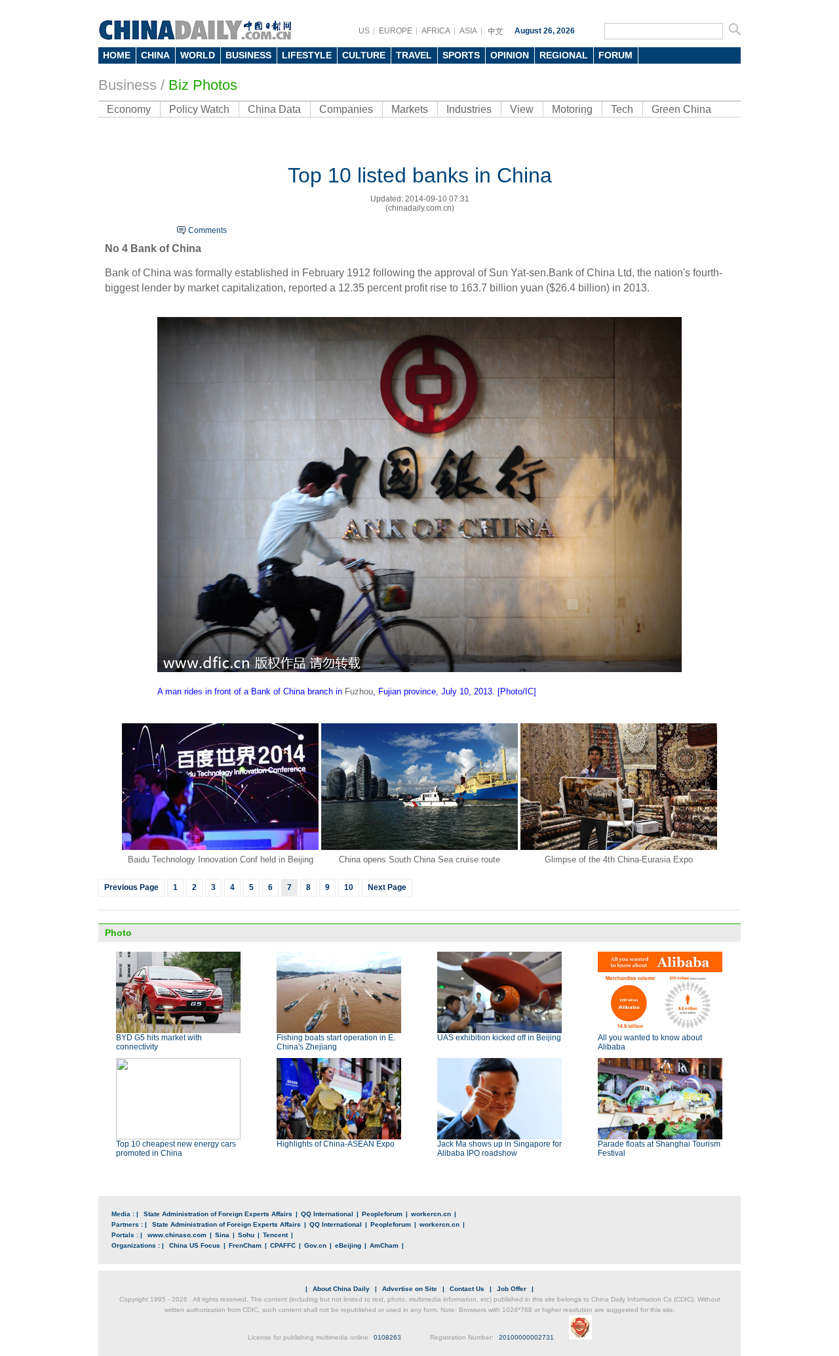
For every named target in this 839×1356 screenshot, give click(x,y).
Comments (207, 230)
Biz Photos (202, 85)
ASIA (468, 30)
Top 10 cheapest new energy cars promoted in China (176, 1148)
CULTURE (363, 55)
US (364, 30)
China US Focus (194, 1245)
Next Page (387, 887)
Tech (622, 109)
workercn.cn (431, 1214)
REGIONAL (563, 55)
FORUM (615, 55)
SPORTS (461, 55)
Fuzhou (359, 691)
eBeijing (348, 1245)
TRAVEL (414, 55)
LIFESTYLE (307, 55)
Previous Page (131, 887)
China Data (274, 109)
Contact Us (467, 1288)
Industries (469, 109)
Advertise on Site (409, 1288)
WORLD (197, 55)
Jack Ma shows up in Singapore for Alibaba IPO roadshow (499, 1148)
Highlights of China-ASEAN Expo (336, 1144)
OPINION (509, 55)
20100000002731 (526, 1337)
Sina (222, 1235)
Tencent (275, 1235)
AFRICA (435, 30)
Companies (346, 109)
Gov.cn (315, 1245)
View (522, 109)
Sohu (246, 1235)
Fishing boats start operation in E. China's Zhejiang (336, 1042)
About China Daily (341, 1288)
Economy (129, 109)
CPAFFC (283, 1245)
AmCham (384, 1245)
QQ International (327, 1214)
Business (127, 85)
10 (348, 887)
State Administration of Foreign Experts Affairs (218, 1214)
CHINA (155, 55)
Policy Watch (199, 109)
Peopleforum (382, 1214)
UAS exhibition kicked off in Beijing (499, 1037)
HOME (116, 55)
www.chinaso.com (176, 1235)
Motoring (572, 109)
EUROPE (395, 30)
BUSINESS (248, 55)
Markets (409, 109)
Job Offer (511, 1288)
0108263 (387, 1337)
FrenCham (245, 1245)
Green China (681, 109)
